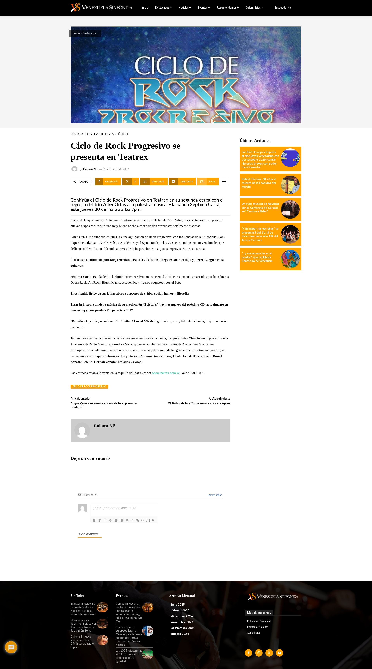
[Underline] (105, 520)
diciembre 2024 (182, 616)
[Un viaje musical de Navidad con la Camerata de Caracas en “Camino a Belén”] (290, 209)
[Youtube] (279, 653)
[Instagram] (259, 653)
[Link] (137, 520)
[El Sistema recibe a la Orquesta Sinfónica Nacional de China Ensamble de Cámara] (102, 607)
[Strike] (110, 520)
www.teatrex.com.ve (166, 373)
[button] (282, 8)
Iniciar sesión (214, 494)
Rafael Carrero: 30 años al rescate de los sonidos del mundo (259, 183)
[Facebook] (248, 653)
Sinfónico (120, 134)
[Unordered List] (121, 520)
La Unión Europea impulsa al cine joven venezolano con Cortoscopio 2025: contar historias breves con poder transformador (260, 160)
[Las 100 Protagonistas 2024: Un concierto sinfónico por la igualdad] (147, 654)
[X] (269, 653)
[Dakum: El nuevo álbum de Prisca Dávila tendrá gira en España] (102, 640)
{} (142, 520)
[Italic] (99, 520)
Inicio (76, 33)
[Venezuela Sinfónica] (96, 7)
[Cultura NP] (74, 169)
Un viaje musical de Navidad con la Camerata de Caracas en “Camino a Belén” (260, 208)
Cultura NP (90, 169)
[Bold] (94, 520)
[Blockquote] (126, 520)
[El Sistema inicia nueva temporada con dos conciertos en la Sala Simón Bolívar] (102, 624)
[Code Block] (132, 520)
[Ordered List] (116, 520)
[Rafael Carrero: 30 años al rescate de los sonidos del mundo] (290, 185)
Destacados (89, 33)
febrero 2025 (180, 610)
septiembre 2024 (183, 628)
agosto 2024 (180, 633)
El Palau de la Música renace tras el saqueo (199, 403)
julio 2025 (178, 604)
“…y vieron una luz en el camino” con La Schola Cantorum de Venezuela (257, 257)
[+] (148, 520)
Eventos (100, 134)
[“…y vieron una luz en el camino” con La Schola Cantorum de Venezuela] (290, 259)
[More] (224, 181)
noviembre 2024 (182, 622)
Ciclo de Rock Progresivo (89, 386)
